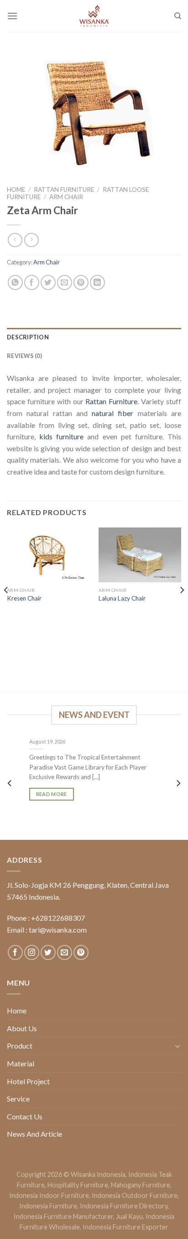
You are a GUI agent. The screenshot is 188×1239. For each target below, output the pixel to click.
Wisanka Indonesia (98, 1174)
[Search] (177, 16)
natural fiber (112, 413)
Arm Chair (66, 196)
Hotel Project (28, 1081)
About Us (22, 1028)
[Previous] (6, 608)
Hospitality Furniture (77, 1185)
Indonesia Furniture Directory (123, 1206)
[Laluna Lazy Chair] (140, 555)
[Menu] (12, 16)
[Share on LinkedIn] (97, 282)
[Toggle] (177, 1045)
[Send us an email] (64, 952)
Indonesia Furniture (48, 1206)
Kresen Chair (24, 598)
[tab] (94, 337)
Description (28, 337)
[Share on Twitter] (48, 282)
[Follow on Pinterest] (81, 952)
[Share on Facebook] (31, 282)
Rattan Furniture (64, 189)
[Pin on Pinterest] (81, 282)
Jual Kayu (129, 1216)
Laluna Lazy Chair (122, 598)
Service (18, 1098)
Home (16, 189)
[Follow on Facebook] (15, 952)
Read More (51, 794)
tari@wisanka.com (58, 929)
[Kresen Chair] (48, 555)
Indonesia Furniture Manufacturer (63, 1216)
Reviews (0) (24, 355)
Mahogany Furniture (140, 1185)
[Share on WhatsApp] (15, 282)
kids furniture (61, 436)
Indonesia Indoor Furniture (49, 1195)
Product (19, 1045)
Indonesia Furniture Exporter (125, 1227)
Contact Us (24, 1116)
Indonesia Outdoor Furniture (135, 1195)
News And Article (34, 1133)
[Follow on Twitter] (48, 952)
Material (20, 1063)
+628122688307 (58, 917)
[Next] (181, 608)
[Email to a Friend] (64, 282)
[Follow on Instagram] (31, 952)
